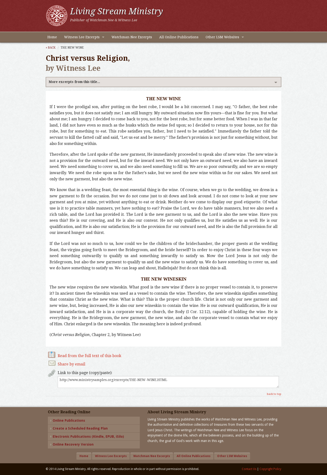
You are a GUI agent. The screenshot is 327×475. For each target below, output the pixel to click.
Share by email (71, 364)
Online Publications (69, 420)
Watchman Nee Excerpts (132, 37)
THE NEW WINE (72, 47)
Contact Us (249, 469)
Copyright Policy (270, 469)
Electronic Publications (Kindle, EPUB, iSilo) (88, 436)
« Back (51, 47)
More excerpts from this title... (74, 82)
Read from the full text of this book (89, 355)
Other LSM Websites (222, 37)
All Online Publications (178, 37)
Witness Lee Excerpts (82, 37)
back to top (274, 394)
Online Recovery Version (73, 444)
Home (52, 37)
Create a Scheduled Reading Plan (80, 428)
